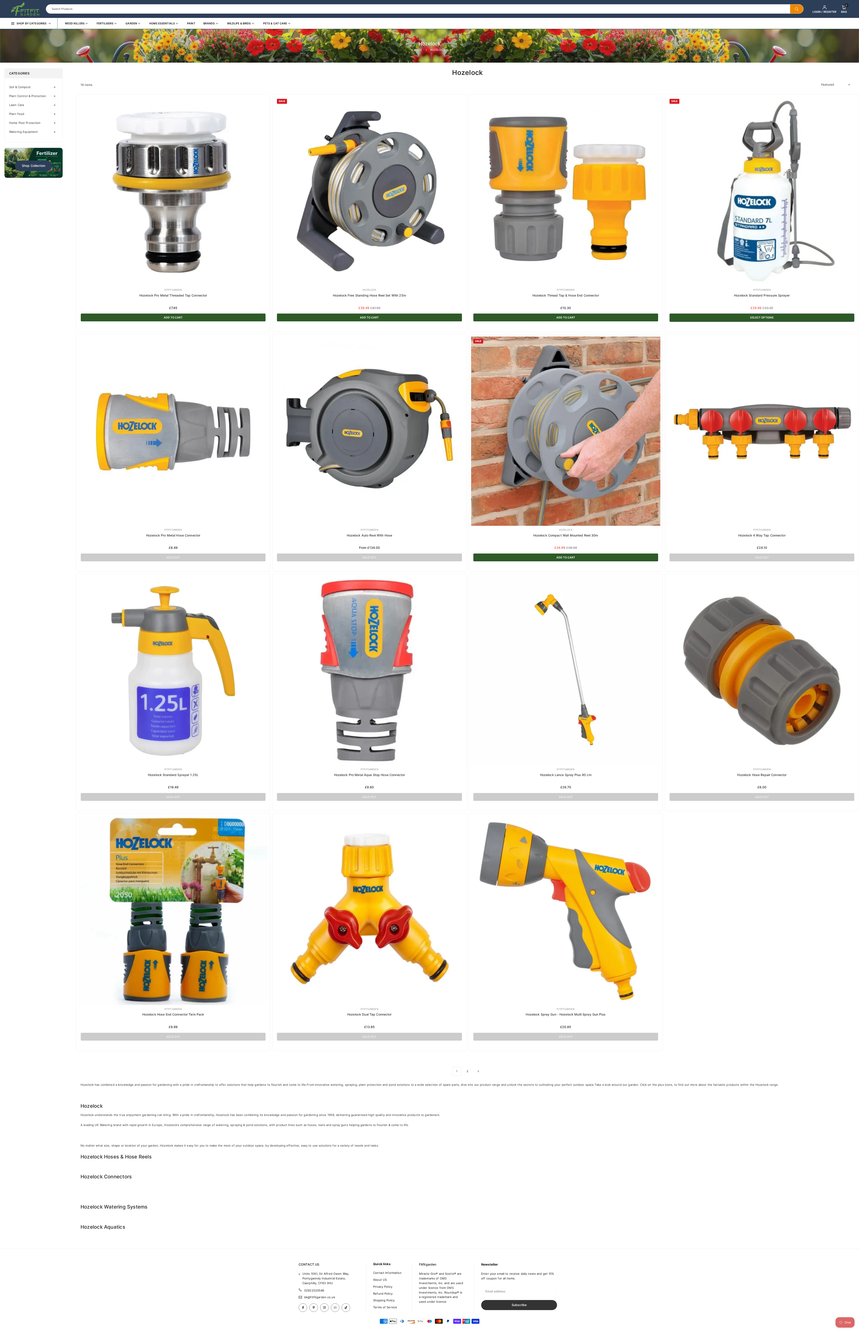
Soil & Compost (20, 87)
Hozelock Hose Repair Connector (762, 775)
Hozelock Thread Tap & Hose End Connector (565, 295)
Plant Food (16, 114)
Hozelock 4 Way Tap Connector (762, 535)
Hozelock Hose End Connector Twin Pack (173, 1014)
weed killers (75, 23)
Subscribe (519, 1305)
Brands (209, 23)
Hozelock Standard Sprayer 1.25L (173, 775)
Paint (191, 23)
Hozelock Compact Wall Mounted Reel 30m (565, 535)
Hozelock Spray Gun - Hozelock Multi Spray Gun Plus (566, 1014)
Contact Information (387, 1273)
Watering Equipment (23, 132)
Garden (131, 23)
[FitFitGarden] (25, 8)
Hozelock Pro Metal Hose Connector (173, 535)
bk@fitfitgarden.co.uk (319, 1297)
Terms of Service (385, 1307)
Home (418, 49)
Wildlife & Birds (239, 23)
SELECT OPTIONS (762, 317)
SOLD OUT (173, 557)
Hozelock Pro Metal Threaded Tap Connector (173, 295)
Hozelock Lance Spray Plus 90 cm (565, 775)
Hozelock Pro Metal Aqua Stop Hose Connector (369, 775)
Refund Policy (383, 1293)
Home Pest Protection (25, 123)
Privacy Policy (382, 1286)
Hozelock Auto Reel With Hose (369, 535)
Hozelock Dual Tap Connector (369, 1014)
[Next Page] (478, 1071)
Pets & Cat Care (275, 23)
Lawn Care (16, 105)
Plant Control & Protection (27, 96)
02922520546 (314, 1290)
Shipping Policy (384, 1300)
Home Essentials (162, 23)
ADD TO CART (173, 317)
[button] (844, 8)
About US (380, 1279)
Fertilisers (105, 23)
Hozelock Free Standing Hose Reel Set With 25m (369, 295)
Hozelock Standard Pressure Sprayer (762, 295)
